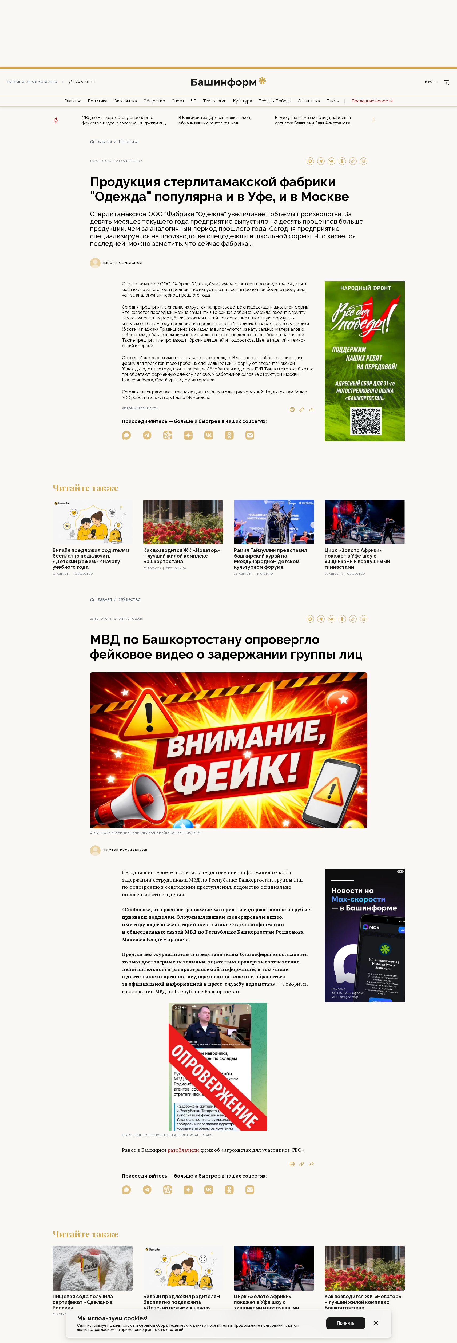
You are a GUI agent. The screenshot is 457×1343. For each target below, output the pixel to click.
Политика (98, 101)
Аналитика (309, 101)
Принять (346, 1323)
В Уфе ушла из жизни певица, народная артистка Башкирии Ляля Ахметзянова (313, 120)
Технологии (214, 101)
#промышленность (140, 408)
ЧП (194, 101)
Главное (72, 101)
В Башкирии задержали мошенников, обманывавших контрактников (214, 120)
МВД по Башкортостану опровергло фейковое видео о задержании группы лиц (124, 120)
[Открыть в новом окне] (126, 435)
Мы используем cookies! (112, 1318)
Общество (154, 101)
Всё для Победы (275, 101)
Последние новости (372, 101)
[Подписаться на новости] (249, 435)
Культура (242, 101)
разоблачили (183, 1150)
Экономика (125, 101)
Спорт (178, 101)
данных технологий (164, 1330)
